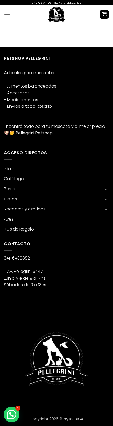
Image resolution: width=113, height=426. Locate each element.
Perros (10, 189)
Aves (9, 219)
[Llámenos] (37, 399)
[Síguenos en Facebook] (8, 399)
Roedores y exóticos (24, 209)
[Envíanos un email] (27, 399)
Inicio (9, 169)
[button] (7, 14)
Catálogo (14, 179)
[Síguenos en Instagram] (18, 399)
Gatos (10, 199)
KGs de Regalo (19, 229)
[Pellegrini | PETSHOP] (56, 14)
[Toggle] (106, 189)
